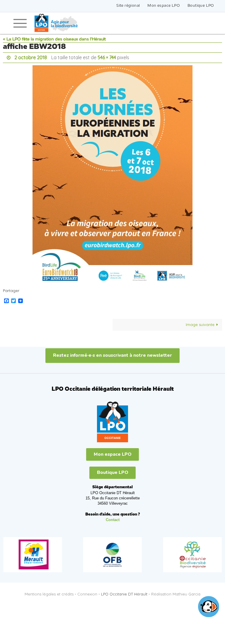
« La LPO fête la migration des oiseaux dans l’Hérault (54, 39)
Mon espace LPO (163, 5)
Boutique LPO (201, 5)
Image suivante (200, 323)
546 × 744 (107, 57)
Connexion (87, 592)
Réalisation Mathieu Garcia (175, 592)
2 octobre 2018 (30, 57)
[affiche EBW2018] (112, 172)
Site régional (128, 5)
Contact (113, 518)
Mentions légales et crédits (49, 592)
